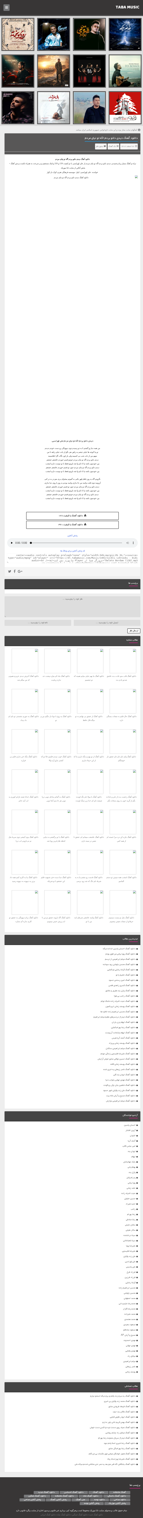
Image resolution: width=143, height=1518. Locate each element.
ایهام (133, 1157)
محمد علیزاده (130, 1314)
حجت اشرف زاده (128, 1193)
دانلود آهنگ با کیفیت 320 (71, 525)
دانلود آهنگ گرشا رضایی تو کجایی (121, 970)
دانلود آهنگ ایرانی (47, 1514)
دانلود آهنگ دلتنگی (117, 1496)
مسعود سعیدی (129, 1325)
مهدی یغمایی (130, 1351)
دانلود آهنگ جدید (46, 1492)
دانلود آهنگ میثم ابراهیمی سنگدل (121, 1048)
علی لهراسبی (130, 1262)
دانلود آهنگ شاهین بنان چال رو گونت (119, 1085)
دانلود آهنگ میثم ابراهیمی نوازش (121, 1101)
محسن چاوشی (130, 1293)
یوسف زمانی (130, 1372)
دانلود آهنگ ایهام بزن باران (124, 1022)
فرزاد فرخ (131, 1272)
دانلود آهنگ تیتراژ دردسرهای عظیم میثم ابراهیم (114, 1017)
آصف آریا (132, 1141)
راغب (133, 1209)
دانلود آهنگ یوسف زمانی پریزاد (122, 1043)
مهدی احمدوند (129, 1340)
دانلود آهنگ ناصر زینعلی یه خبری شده (119, 1069)
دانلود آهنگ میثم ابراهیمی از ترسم (120, 959)
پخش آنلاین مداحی (32, 1500)
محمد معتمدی (130, 1319)
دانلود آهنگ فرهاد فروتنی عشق (122, 1406)
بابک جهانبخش (129, 1162)
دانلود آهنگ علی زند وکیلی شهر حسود (119, 1090)
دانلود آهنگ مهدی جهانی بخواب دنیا (121, 1080)
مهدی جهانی (131, 1346)
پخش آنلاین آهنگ (58, 1500)
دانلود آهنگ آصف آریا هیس (124, 1038)
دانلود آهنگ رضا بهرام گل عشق (122, 1448)
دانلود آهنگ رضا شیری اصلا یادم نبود (120, 1443)
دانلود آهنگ (85, 159)
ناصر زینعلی (131, 1367)
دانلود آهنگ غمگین (37, 1496)
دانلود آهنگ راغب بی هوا (125, 996)
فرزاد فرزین (130, 1277)
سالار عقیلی (131, 1230)
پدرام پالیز (131, 1178)
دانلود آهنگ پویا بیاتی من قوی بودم (121, 954)
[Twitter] (9, 572)
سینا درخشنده (129, 1235)
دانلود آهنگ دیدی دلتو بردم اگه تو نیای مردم (111, 138)
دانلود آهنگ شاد (90, 1496)
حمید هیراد (131, 1204)
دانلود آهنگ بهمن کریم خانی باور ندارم (119, 1422)
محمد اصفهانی (130, 1298)
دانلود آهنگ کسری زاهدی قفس (122, 985)
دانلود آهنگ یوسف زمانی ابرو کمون (121, 1006)
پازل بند (132, 1172)
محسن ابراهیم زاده (127, 1288)
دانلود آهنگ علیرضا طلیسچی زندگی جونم (118, 1054)
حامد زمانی (131, 1188)
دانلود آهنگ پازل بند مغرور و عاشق (121, 991)
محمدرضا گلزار (129, 1309)
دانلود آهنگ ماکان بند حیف (124, 1412)
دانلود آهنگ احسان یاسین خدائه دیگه (119, 949)
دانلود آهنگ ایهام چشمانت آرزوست (120, 1033)
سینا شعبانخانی (129, 1241)
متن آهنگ (80, 1500)
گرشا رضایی (131, 1283)
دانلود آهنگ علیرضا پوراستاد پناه (121, 1459)
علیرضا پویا (131, 1246)
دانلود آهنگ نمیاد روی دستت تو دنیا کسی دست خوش (113, 1427)
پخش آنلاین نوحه (91, 1503)
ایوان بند (132, 1151)
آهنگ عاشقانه (119, 1492)
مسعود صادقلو (129, 1330)
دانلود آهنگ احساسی (74, 1492)
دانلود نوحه (99, 1500)
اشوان (133, 1136)
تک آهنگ (112, 146)
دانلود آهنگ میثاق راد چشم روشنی (121, 1433)
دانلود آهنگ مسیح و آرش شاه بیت (121, 1096)
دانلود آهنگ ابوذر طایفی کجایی (123, 1417)
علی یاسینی (131, 1267)
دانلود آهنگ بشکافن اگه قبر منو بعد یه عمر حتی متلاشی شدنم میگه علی (105, 1464)
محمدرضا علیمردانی (127, 1304)
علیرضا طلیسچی (129, 1251)
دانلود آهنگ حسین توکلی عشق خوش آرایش (117, 1059)
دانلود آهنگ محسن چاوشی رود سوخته (119, 964)
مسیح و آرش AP (128, 1335)
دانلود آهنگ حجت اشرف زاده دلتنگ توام (118, 1001)
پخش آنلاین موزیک (117, 1503)
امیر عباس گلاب (129, 1146)
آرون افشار (131, 1130)
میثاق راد (131, 1356)
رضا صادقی (131, 1220)
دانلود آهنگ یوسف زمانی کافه (123, 1064)
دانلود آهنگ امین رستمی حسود (122, 980)
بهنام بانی (132, 1167)
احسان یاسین (130, 1125)
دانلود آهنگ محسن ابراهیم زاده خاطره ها (118, 1012)
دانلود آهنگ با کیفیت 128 (71, 516)
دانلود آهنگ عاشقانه (64, 1496)
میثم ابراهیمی (129, 1361)
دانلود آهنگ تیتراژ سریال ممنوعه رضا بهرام (117, 1438)
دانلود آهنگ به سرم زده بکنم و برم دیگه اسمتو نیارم (113, 1396)
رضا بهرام (131, 1214)
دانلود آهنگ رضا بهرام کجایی (123, 1027)
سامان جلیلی (130, 1225)
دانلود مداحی (120, 1500)
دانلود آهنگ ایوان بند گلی (124, 1075)
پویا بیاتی (132, 1183)
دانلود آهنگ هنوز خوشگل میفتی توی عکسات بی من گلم (112, 1454)
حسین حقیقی (130, 1199)
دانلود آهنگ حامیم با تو (126, 975)
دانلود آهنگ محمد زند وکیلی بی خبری (120, 1401)
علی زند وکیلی (129, 1256)
